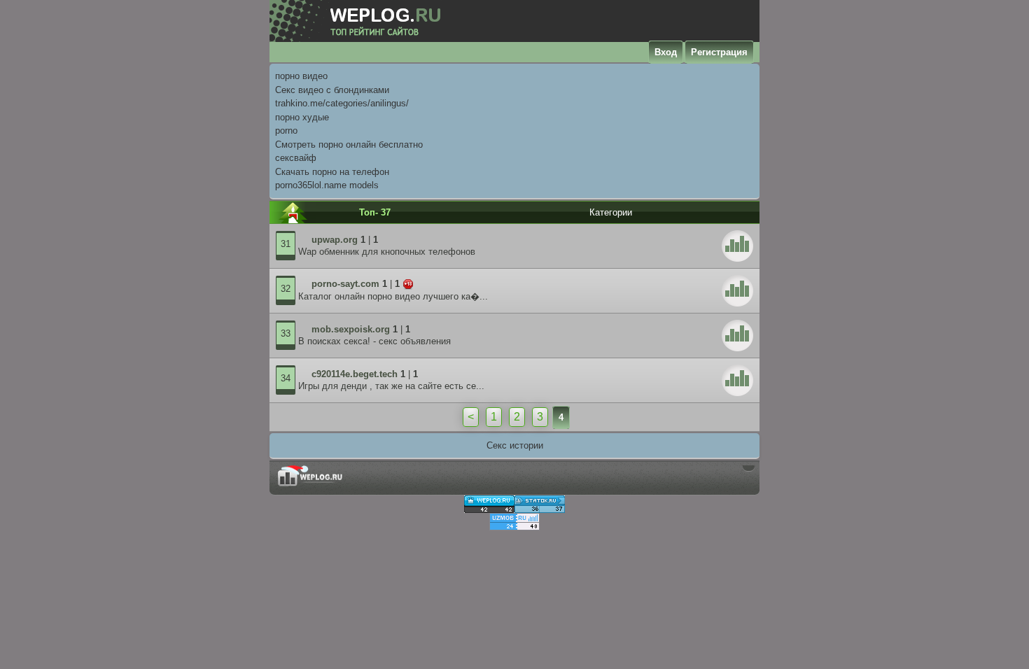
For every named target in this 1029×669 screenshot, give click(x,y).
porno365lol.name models (327, 185)
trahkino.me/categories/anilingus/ (342, 103)
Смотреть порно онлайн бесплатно (349, 144)
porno (286, 130)
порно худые (302, 117)
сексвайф (295, 158)
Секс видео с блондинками (332, 90)
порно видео (301, 76)
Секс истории (514, 445)
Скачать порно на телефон (332, 172)
